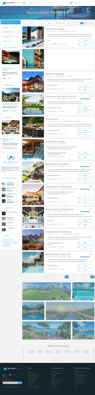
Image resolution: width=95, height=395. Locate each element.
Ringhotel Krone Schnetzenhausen (58, 232)
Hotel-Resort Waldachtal (54, 74)
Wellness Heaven (55, 383)
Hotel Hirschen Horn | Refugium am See (60, 97)
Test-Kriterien (54, 371)
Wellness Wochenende (8, 239)
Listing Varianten (54, 387)
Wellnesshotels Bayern (79, 373)
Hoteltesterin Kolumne (56, 379)
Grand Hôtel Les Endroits (54, 29)
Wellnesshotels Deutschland (81, 371)
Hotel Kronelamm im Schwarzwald (58, 187)
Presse (29, 371)
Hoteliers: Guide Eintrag (33, 385)
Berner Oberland (62, 166)
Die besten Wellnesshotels (33, 375)
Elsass (57, 143)
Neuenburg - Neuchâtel (63, 31)
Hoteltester (53, 375)
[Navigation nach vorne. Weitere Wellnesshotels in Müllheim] (92, 277)
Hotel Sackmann (51, 119)
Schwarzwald (6, 36)
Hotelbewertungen (51, 3)
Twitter (5, 375)
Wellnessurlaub (6, 242)
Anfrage (85, 40)
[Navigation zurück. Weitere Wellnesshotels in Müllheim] (67, 277)
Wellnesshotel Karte (32, 373)
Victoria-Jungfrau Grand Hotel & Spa (59, 209)
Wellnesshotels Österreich (80, 375)
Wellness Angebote (32, 379)
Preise (85, 198)
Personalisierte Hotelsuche (33, 377)
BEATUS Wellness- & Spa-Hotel (56, 164)
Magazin (53, 377)
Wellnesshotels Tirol (79, 377)
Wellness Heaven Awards (56, 381)
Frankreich (63, 143)
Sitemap (76, 385)
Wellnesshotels (35, 3)
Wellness (15, 242)
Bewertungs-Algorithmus (56, 373)
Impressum (30, 387)
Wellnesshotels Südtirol (80, 381)
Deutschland (69, 76)
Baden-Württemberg (59, 76)
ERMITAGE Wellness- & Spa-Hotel (57, 254)
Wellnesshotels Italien (79, 379)
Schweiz (73, 31)
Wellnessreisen (6, 245)
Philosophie (53, 385)
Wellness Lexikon (31, 381)
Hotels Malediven (78, 383)
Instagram (6, 377)
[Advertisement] (69, 59)
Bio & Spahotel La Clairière (55, 142)
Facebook (13, 375)
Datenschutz (36, 387)
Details (85, 44)
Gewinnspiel (30, 383)
